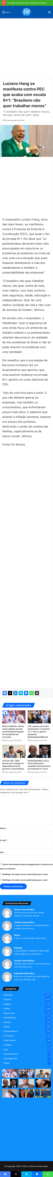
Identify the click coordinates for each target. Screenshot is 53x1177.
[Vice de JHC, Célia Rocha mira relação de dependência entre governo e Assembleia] (13, 751)
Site (2, 852)
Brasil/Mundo (10, 1017)
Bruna (17, 935)
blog (6, 1049)
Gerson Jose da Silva (24, 909)
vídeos (7, 1063)
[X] (10, 693)
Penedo (7, 999)
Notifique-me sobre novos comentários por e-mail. (25, 874)
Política (7, 1008)
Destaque (8, 995)
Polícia (7, 1027)
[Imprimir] (37, 693)
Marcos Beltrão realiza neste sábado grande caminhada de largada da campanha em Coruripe (13, 731)
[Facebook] (5, 693)
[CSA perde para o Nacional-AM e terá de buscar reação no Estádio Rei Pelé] (43, 1093)
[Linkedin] (15, 693)
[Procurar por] (49, 13)
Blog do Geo (9, 1013)
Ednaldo (18, 948)
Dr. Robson (9, 1036)
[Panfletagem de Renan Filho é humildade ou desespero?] (26, 1083)
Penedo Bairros (11, 1054)
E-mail (3, 840)
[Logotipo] (26, 12)
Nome (3, 828)
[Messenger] (26, 693)
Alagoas (7, 1004)
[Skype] (21, 693)
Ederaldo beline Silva (24, 973)
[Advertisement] (26, 47)
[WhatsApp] (31, 693)
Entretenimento (11, 1031)
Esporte (7, 1022)
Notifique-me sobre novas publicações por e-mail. (25, 880)
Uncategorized (10, 1058)
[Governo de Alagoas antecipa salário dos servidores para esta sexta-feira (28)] (43, 1083)
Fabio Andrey (10, 1040)
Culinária (8, 1045)
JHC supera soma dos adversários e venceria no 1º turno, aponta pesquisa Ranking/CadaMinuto (39, 731)
